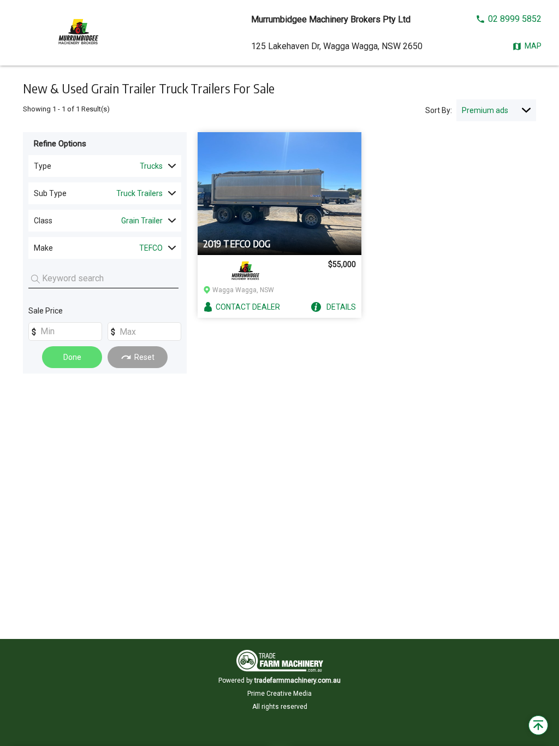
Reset (144, 357)
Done (72, 357)
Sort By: (438, 110)
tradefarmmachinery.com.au (297, 680)
